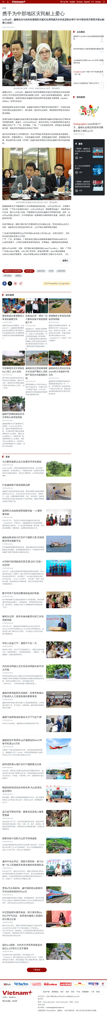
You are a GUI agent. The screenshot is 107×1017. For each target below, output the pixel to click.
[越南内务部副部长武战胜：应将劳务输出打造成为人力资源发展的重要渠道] (58, 699)
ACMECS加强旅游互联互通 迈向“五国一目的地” (22, 563)
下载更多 (37, 970)
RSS (62, 992)
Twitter (10, 283)
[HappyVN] (68, 984)
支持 (67, 992)
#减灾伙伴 (41, 271)
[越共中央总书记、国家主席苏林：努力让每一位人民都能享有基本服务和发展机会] (58, 868)
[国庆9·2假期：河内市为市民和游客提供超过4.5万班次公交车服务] (58, 951)
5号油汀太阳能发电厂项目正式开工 (86, 83)
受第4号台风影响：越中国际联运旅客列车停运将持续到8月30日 (22, 890)
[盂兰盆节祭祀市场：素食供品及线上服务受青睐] (58, 818)
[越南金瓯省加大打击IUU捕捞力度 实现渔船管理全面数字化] (58, 544)
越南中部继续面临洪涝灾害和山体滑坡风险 (13, 416)
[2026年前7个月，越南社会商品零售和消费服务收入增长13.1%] (89, 110)
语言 (72, 992)
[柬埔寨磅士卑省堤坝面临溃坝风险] (60, 305)
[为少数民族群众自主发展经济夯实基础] (58, 468)
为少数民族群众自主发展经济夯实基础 (21, 461)
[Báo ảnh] (54, 984)
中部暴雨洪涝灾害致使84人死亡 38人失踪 (13, 370)
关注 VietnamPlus (51, 283)
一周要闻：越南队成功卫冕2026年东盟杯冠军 (82, 151)
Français (80, 2)
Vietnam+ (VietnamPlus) (19, 1)
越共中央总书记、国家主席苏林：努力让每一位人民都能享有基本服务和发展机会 (23, 863)
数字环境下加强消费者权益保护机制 (20, 593)
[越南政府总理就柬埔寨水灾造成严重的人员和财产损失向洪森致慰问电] (36, 358)
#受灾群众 (7, 276)
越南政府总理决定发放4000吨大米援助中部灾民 (60, 371)
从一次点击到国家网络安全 (82, 167)
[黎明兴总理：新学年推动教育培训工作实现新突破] (58, 623)
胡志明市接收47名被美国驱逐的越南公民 (88, 49)
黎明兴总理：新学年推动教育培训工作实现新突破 (23, 618)
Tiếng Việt (64, 2)
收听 (80, 157)
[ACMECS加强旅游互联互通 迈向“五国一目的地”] (58, 568)
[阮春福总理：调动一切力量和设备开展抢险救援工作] (36, 305)
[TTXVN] (82, 984)
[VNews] (91, 984)
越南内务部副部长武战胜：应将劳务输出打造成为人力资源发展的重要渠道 (23, 695)
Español (87, 2)
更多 (8, 457)
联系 (98, 992)
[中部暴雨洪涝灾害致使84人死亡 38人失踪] (13, 358)
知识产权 (46, 992)
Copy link (21, 283)
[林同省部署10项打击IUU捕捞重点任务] (58, 771)
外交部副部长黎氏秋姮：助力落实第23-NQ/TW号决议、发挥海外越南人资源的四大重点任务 (22, 915)
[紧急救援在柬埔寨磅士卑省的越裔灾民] (13, 305)
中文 (92, 2)
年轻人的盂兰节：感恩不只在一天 (19, 643)
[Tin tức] (100, 984)
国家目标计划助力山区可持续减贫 (19, 838)
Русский (98, 2)
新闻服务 (85, 992)
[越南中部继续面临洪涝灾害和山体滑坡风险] (13, 403)
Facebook (4, 283)
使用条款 (55, 992)
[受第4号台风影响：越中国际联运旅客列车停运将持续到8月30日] (58, 894)
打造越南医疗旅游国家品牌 (16, 485)
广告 (92, 992)
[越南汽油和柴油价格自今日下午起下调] (58, 723)
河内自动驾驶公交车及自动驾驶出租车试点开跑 (23, 668)
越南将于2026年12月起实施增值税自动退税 (88, 37)
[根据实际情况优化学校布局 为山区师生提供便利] (58, 794)
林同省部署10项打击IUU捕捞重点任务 (21, 764)
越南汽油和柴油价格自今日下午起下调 (21, 717)
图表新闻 (81, 97)
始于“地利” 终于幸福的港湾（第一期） (88, 73)
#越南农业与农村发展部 (12, 271)
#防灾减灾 (29, 271)
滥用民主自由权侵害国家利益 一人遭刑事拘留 (22, 512)
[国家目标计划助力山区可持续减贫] (58, 845)
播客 (80, 144)
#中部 (51, 271)
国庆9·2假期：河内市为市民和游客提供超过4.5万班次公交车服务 (22, 947)
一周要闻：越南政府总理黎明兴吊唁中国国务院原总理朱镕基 (82, 184)
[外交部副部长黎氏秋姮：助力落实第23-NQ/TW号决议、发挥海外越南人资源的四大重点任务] (58, 919)
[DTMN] (39, 984)
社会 (4, 8)
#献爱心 (18, 276)
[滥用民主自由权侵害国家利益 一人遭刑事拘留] (58, 517)
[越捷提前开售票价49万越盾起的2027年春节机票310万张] (58, 746)
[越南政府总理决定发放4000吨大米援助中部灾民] (60, 358)
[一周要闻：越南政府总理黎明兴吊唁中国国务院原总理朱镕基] (98, 185)
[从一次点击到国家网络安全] (98, 170)
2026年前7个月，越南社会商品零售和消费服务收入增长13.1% (88, 127)
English (72, 2)
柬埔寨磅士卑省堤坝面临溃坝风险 (60, 317)
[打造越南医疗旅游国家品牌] (58, 491)
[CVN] (25, 984)
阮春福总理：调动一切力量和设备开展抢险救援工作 (36, 319)
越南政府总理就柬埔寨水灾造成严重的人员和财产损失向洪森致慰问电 (36, 373)
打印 (15, 283)
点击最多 (81, 32)
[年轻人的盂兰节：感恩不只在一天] (58, 649)
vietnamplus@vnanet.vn (55, 1007)
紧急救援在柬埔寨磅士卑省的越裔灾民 (13, 317)
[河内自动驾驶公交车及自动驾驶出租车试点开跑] (58, 672)
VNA (78, 992)
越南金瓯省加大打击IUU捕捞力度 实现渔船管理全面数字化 (23, 539)
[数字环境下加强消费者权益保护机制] (58, 600)
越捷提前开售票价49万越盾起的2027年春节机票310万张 (22, 742)
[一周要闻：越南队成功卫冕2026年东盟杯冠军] (98, 152)
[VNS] (10, 984)
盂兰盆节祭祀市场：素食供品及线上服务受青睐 (23, 813)
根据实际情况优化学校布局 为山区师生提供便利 (22, 789)
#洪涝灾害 (61, 271)
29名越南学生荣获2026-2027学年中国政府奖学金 (88, 61)
